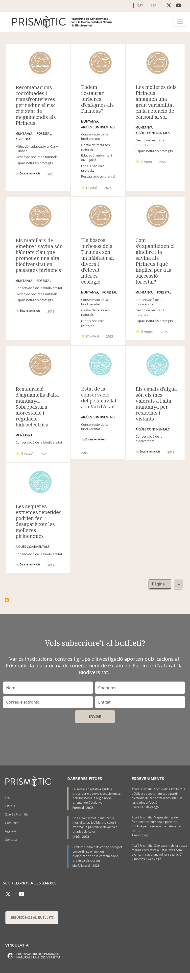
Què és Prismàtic (16, 814)
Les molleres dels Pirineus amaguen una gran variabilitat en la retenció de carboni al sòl (156, 102)
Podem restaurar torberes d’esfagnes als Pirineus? (97, 99)
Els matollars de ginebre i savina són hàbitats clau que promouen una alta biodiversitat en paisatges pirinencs (39, 255)
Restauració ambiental (98, 176)
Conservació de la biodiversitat (94, 136)
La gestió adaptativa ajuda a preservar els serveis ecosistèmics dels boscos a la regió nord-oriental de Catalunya (96, 796)
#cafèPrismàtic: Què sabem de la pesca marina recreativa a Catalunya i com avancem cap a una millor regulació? (159, 850)
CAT (140, 5)
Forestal (78, 808)
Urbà (76, 837)
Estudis (10, 806)
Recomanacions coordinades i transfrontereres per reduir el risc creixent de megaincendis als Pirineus (36, 105)
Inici (7, 797)
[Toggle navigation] (180, 22)
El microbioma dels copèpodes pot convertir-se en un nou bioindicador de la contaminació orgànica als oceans (97, 854)
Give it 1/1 (18, 173)
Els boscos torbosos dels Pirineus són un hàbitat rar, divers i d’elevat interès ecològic (97, 261)
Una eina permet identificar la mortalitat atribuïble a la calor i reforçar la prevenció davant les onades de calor (94, 825)
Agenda (10, 831)
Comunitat (12, 823)
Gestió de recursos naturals (37, 157)
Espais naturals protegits (34, 163)
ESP (153, 5)
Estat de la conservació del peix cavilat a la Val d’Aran (99, 397)
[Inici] (62, 21)
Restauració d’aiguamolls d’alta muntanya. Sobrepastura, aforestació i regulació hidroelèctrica (37, 407)
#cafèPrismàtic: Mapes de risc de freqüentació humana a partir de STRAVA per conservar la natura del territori (156, 824)
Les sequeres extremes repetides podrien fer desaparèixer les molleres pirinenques (38, 521)
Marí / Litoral (81, 866)
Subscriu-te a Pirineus (7, 600)
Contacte (11, 840)
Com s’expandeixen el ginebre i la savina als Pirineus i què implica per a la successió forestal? (155, 261)
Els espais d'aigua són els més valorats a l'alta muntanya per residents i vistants (156, 404)
